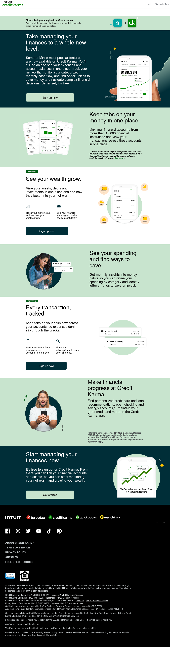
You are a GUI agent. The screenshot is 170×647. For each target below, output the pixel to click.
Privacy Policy (15, 552)
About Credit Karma (19, 542)
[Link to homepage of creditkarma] (60, 517)
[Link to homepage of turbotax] (35, 517)
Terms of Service (17, 547)
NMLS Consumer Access (71, 594)
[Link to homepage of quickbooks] (86, 517)
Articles (11, 557)
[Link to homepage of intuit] (13, 517)
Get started (50, 495)
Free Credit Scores (19, 562)
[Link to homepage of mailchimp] (110, 517)
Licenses (54, 594)
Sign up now (50, 97)
